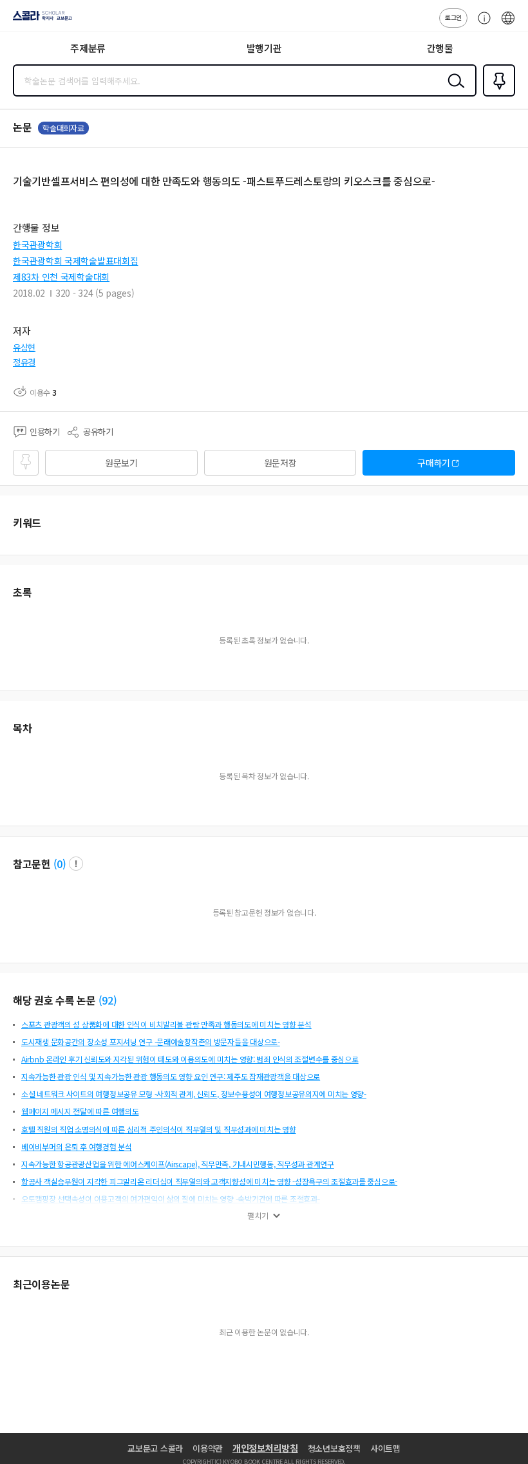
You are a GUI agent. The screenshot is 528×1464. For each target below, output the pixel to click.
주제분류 (88, 48)
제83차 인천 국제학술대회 (61, 276)
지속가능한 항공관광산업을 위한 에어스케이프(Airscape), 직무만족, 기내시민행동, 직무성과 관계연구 (177, 1163)
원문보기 (121, 462)
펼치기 (258, 1215)
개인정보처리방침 (265, 1447)
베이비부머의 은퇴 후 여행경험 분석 (76, 1146)
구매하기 (433, 462)
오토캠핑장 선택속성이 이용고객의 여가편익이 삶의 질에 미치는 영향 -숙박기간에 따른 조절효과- (170, 1198)
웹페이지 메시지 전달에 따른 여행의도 (79, 1111)
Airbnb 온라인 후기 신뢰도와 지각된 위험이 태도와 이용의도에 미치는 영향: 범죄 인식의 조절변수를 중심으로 (190, 1058)
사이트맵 (385, 1448)
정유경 (24, 362)
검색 (453, 90)
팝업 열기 (76, 864)
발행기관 (264, 48)
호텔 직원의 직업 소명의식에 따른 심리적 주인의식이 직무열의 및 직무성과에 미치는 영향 (158, 1129)
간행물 (440, 48)
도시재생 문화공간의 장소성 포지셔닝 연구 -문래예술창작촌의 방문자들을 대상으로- (150, 1041)
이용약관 (208, 1448)
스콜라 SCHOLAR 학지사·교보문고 (40, 20)
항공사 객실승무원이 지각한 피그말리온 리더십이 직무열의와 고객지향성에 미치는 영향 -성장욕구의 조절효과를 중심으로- (209, 1181)
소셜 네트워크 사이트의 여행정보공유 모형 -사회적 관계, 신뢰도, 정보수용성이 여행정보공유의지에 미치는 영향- (193, 1093)
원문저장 (280, 462)
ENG (508, 24)
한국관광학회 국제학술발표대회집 (75, 260)
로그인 (453, 17)
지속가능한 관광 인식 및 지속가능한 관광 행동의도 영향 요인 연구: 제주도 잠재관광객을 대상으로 (170, 1076)
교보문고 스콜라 (155, 1448)
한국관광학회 (37, 244)
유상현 (24, 347)
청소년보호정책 (334, 1448)
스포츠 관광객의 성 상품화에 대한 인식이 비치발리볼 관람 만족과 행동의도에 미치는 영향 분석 (166, 1024)
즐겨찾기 (496, 95)
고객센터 (481, 24)
